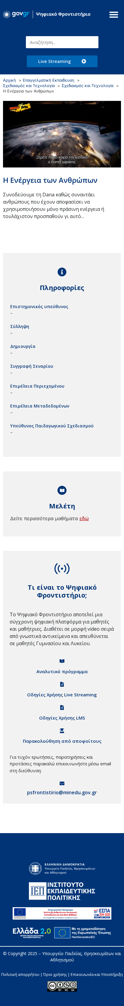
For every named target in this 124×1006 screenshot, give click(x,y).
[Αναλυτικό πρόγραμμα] (62, 661)
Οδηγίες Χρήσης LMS (62, 718)
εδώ (84, 518)
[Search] (92, 42)
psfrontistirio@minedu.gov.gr (62, 792)
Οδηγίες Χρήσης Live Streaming (62, 695)
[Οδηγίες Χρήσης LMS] (62, 707)
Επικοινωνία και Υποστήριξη (97, 974)
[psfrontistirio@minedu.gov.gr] (62, 783)
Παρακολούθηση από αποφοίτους (62, 741)
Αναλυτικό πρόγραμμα (62, 671)
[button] (114, 14)
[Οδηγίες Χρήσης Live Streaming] (62, 684)
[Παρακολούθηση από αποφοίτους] (62, 730)
